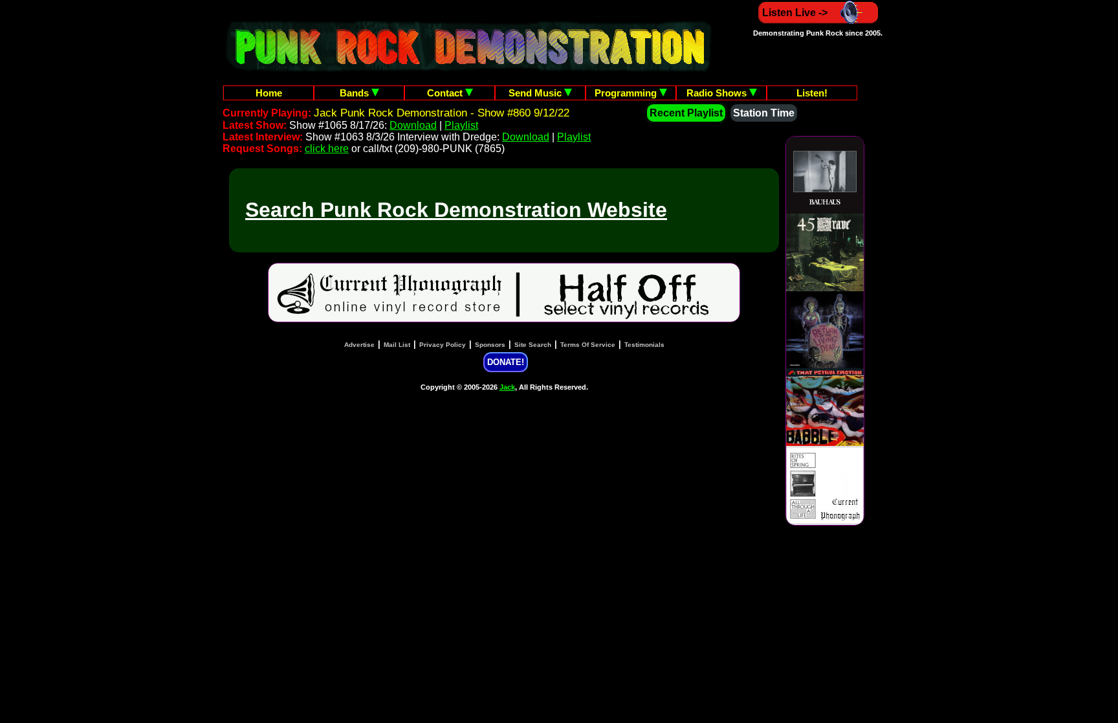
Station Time (764, 112)
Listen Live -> (795, 12)
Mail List (397, 344)
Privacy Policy (442, 344)
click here (327, 148)
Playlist (461, 125)
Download (413, 125)
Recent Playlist (686, 112)
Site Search (532, 344)
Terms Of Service (587, 344)
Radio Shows (717, 92)
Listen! (812, 92)
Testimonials (644, 344)
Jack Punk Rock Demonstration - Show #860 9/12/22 (441, 113)
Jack (507, 387)
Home (269, 92)
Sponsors (490, 344)
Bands (355, 92)
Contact (446, 92)
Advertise (359, 344)
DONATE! (505, 362)
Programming (627, 92)
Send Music (536, 92)
